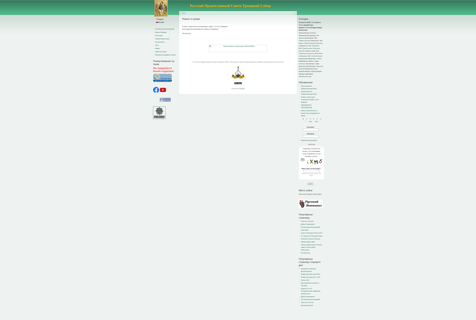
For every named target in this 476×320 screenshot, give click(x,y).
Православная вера (162, 39)
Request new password (309, 140)
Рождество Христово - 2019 (310, 277)
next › (310, 121)
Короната (319, 43)
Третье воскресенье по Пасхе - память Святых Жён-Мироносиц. (312, 247)
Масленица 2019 (307, 305)
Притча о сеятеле (307, 221)
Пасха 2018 (305, 280)
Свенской (319, 66)
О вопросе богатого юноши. (310, 239)
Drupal (242, 89)
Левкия (306, 43)
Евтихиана (319, 53)
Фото (157, 45)
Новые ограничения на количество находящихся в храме (310, 113)
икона (307, 41)
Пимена (301, 41)
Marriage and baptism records (165, 55)
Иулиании (316, 48)
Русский (161, 22)
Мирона (301, 38)
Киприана (303, 56)
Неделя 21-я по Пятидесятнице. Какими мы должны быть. (310, 291)
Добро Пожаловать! (308, 224)
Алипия (313, 56)
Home (184, 13)
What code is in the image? (311, 169)
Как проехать (160, 42)
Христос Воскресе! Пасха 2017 (312, 233)
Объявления (186, 33)
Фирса (301, 43)
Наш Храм (304, 230)
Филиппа (310, 53)
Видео (157, 48)
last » (317, 121)
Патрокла (315, 46)
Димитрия (302, 66)
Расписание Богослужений (164, 29)
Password (311, 134)
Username (311, 127)
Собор (319, 59)
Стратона (303, 53)
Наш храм (158, 35)
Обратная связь (161, 52)
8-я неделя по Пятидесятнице (311, 236)
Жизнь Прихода (160, 32)
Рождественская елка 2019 (310, 274)
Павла (304, 48)
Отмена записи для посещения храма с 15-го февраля (310, 99)
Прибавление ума (305, 76)
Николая (302, 64)
